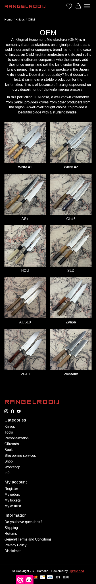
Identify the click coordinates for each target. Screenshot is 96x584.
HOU (25, 270)
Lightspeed (76, 571)
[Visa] (50, 577)
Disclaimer (12, 551)
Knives (20, 19)
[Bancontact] (43, 577)
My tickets (12, 500)
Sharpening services (20, 455)
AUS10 (25, 322)
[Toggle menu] (87, 6)
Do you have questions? (23, 522)
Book (8, 450)
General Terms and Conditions (28, 539)
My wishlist (12, 506)
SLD (70, 270)
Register (11, 489)
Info (7, 473)
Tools (8, 432)
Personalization (16, 438)
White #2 (71, 167)
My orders (12, 494)
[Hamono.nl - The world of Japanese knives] (25, 6)
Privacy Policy (15, 545)
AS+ (25, 219)
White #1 (25, 167)
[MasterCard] (35, 577)
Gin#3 (70, 219)
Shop (8, 461)
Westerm (71, 374)
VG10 (25, 374)
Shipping (11, 528)
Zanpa (71, 322)
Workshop (12, 467)
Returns (10, 533)
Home (8, 19)
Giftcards (11, 444)
